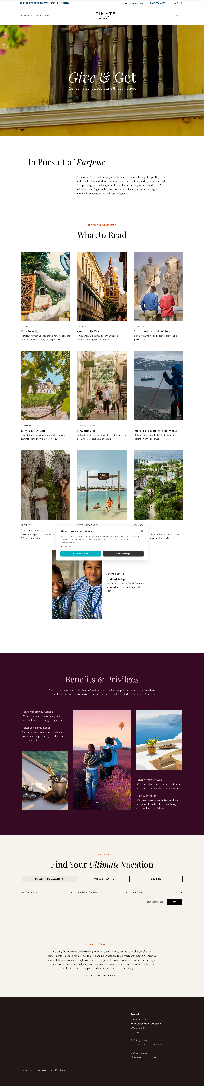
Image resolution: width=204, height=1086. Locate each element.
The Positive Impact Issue (34, 15)
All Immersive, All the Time (152, 331)
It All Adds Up (115, 579)
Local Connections (33, 431)
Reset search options (156, 901)
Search (174, 901)
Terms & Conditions (57, 1070)
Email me (135, 1032)
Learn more (65, 546)
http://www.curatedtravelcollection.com (149, 1057)
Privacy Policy (40, 1070)
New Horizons (86, 431)
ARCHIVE (180, 15)
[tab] (49, 879)
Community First (89, 331)
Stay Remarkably (32, 530)
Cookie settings (123, 554)
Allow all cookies (80, 554)
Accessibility (26, 1070)
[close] (142, 530)
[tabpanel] (102, 897)
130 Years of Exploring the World (155, 431)
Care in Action (30, 331)
